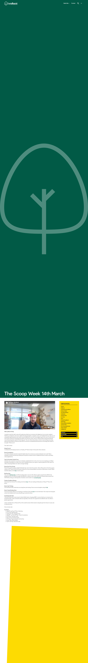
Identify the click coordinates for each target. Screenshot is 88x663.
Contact (73, 3)
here (27, 482)
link (47, 487)
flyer (16, 470)
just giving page (37, 477)
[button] (67, 3)
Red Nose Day (13, 475)
